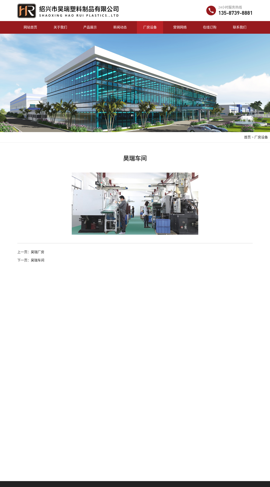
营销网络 (180, 27)
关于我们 (60, 27)
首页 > (249, 137)
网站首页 (30, 27)
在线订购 (209, 27)
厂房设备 (150, 27)
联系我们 (239, 27)
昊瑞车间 (37, 260)
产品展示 (90, 27)
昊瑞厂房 (37, 252)
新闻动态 (120, 27)
